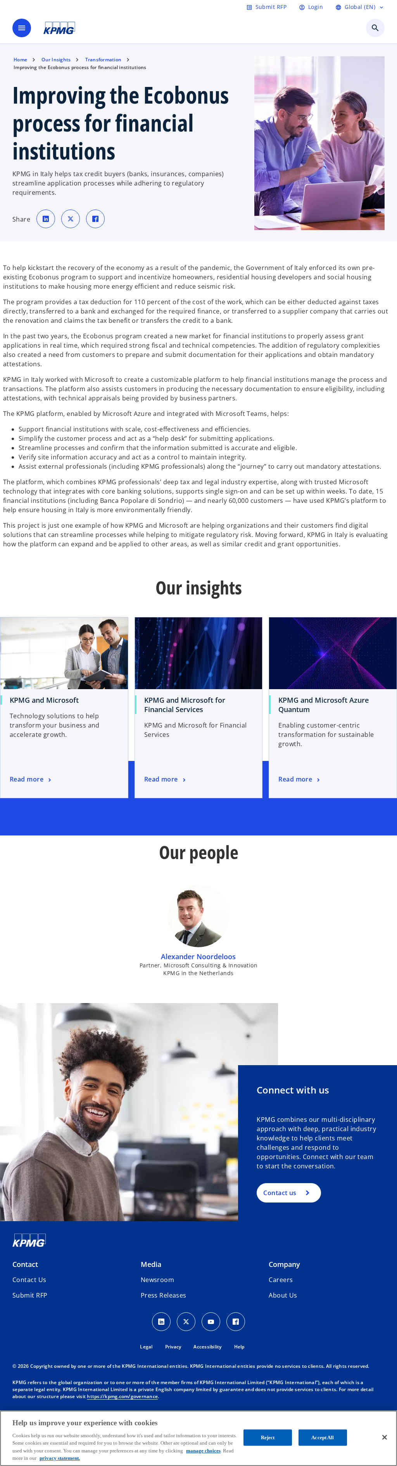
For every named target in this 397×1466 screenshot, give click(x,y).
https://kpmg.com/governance (122, 1396)
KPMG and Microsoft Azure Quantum (323, 704)
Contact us (279, 1193)
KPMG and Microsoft (44, 700)
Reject (268, 1437)
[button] (29, 1295)
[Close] (384, 1437)
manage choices (203, 1451)
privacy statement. (60, 1458)
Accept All (322, 1437)
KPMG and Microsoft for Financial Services (184, 704)
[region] (198, 1438)
